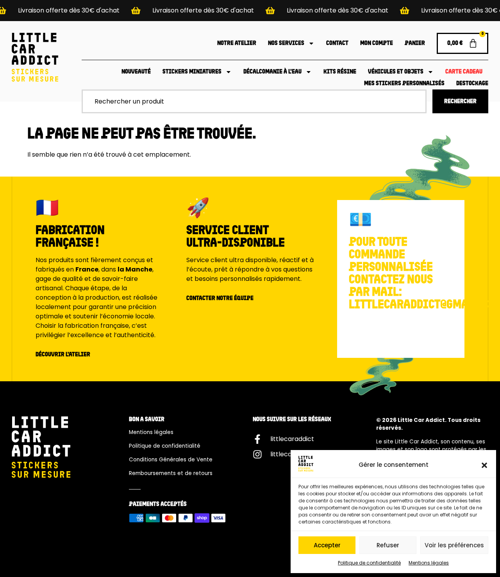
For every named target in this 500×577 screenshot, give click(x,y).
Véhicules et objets (395, 72)
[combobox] (254, 101)
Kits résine (339, 72)
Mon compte (376, 43)
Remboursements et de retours (170, 473)
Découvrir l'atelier (63, 355)
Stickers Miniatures (191, 72)
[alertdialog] (250, 10)
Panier (415, 43)
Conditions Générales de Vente (170, 459)
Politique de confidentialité (369, 562)
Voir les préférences (454, 545)
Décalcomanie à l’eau (272, 72)
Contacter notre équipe (220, 298)
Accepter (327, 545)
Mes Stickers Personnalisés (404, 83)
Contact (337, 43)
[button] (484, 465)
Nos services (286, 43)
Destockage (472, 83)
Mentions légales (429, 562)
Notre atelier (236, 43)
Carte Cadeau (463, 72)
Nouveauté (136, 72)
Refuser (388, 545)
